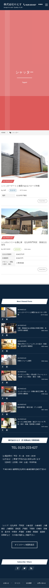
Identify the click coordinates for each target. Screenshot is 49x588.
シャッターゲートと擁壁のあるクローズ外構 (20, 186)
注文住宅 (17, 249)
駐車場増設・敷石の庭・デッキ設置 (30, 407)
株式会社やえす (13, 4)
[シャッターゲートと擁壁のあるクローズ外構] (24, 160)
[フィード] (31, 568)
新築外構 (13, 190)
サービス (17, 583)
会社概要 (29, 583)
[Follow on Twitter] (24, 568)
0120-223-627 (31, 5)
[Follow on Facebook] (18, 568)
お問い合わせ (41, 583)
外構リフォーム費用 (24, 361)
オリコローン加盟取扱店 (24, 545)
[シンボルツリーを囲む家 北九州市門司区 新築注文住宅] (24, 221)
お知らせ (6, 583)
